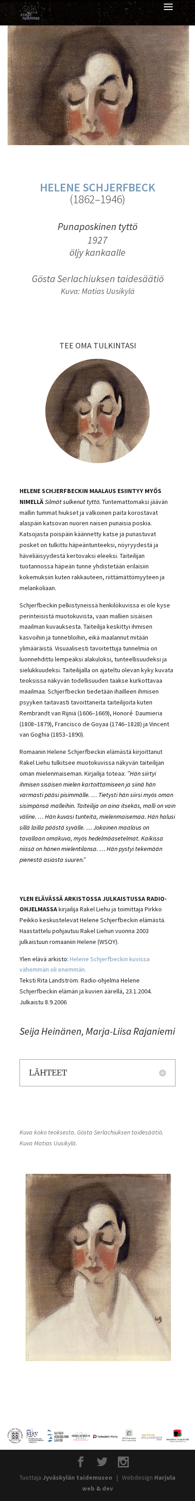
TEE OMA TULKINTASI (97, 345)
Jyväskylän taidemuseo (77, 1477)
